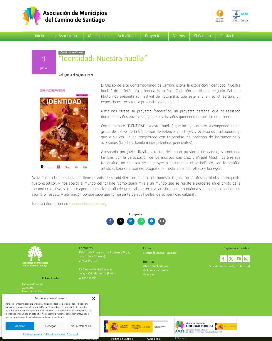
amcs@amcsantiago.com (161, 253)
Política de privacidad (54, 334)
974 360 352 (89, 261)
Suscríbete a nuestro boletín (228, 266)
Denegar (50, 326)
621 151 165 (88, 278)
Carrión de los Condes (72, 52)
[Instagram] (246, 258)
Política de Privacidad (33, 284)
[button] (93, 298)
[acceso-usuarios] (220, 16)
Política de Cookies (122, 339)
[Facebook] (223, 258)
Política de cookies (32, 334)
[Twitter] (231, 258)
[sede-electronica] (240, 16)
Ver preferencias (81, 326)
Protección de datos (32, 291)
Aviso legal (72, 334)
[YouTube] (238, 258)
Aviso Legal (28, 288)
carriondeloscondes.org (87, 204)
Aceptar (20, 326)
